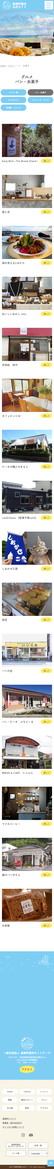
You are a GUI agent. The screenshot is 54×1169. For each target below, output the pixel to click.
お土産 (10, 1107)
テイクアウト (13, 100)
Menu (49, 8)
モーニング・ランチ (40, 100)
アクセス (44, 1107)
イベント (44, 1091)
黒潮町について (9, 1118)
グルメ (44, 1099)
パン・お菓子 (40, 92)
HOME (10, 1091)
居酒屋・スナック (13, 107)
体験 (10, 1099)
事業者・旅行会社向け (12, 1122)
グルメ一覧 (13, 92)
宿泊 (27, 1107)
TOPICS (27, 1091)
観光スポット (27, 1099)
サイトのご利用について (13, 1127)
